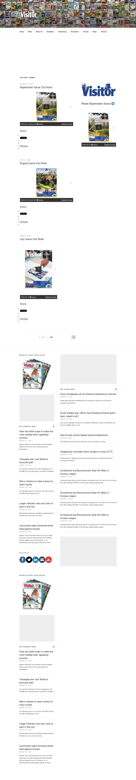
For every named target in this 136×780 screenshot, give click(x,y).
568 (52, 337)
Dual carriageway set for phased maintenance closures (88, 394)
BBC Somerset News (27, 426)
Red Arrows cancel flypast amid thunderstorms (84, 435)
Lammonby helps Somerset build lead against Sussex (36, 527)
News (95, 32)
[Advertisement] (68, 51)
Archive (103, 32)
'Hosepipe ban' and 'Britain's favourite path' (33, 460)
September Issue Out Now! (36, 87)
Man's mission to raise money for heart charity (36, 703)
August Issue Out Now (33, 163)
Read (30, 32)
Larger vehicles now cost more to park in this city (36, 725)
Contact (86, 32)
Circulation (75, 32)
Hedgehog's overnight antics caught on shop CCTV (86, 451)
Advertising (62, 32)
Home (22, 32)
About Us (39, 32)
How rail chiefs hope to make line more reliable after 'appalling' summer (36, 434)
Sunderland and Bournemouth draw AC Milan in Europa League (84, 494)
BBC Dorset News (67, 389)
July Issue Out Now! (32, 239)
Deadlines (50, 32)
